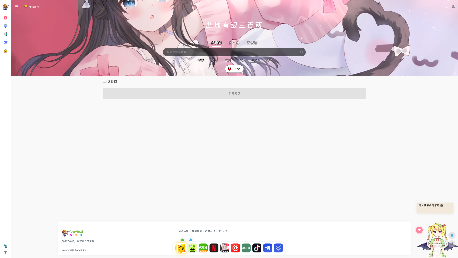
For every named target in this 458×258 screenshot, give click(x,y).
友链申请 (197, 231)
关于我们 (223, 231)
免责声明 (184, 231)
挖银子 (83, 250)
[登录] (453, 7)
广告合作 (210, 231)
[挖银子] (72, 234)
